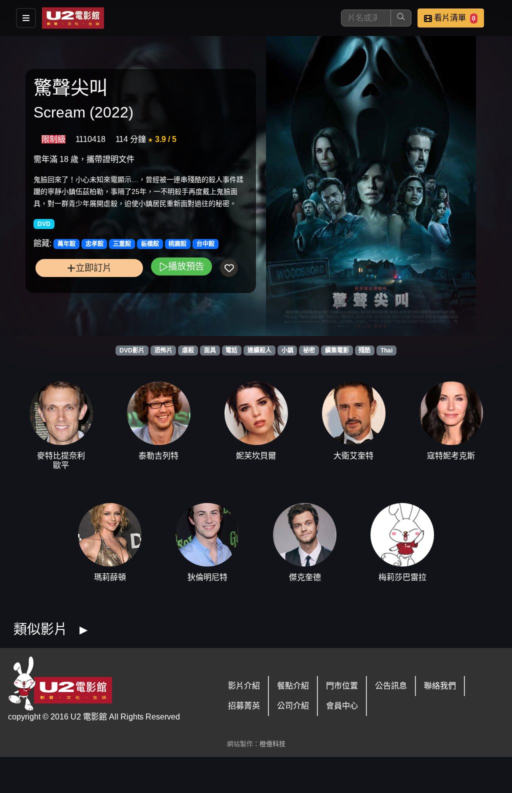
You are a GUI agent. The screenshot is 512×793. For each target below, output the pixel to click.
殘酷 (364, 350)
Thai (386, 350)
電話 (232, 350)
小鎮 (288, 350)
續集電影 (337, 350)
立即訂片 (94, 267)
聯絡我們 (440, 686)
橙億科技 (273, 744)
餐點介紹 (293, 686)
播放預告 (186, 266)
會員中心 (342, 706)
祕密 (309, 350)
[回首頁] (73, 18)
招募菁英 (244, 706)
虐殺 (188, 350)
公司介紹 (293, 706)
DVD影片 (132, 350)
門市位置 (342, 686)
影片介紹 (244, 686)
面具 (210, 350)
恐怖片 (163, 350)
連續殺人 (260, 350)
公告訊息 (391, 686)
